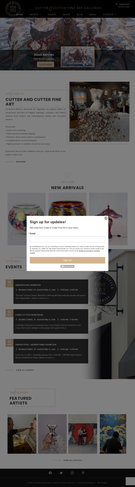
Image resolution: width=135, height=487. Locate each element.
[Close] (106, 218)
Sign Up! (67, 260)
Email (32, 233)
